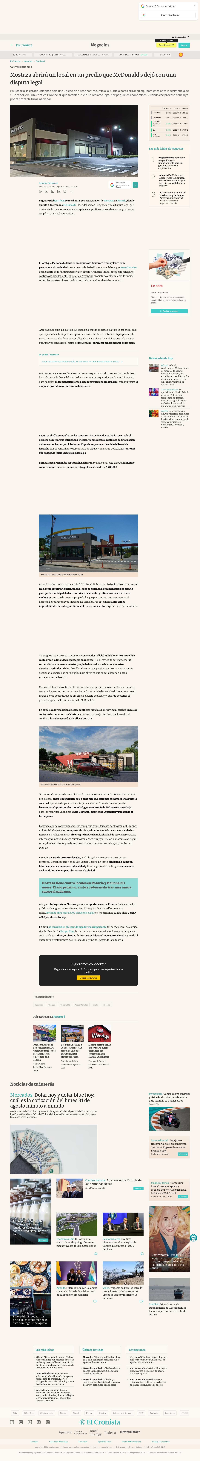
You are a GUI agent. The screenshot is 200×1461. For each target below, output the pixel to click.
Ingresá (184, 45)
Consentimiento (136, 1447)
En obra (157, 286)
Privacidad (120, 1447)
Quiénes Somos (104, 1442)
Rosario (121, 200)
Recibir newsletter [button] (171, 311)
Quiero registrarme (88, 978)
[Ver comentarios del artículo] (71, 191)
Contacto (34, 1442)
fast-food (59, 200)
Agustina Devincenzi (48, 183)
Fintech (76, 1413)
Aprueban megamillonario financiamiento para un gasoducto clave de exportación (171, 162)
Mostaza (109, 200)
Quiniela (102, 1413)
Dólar (15, 1413)
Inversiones (170, 1413)
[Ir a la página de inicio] (24, 45)
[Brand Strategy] (96, 1432)
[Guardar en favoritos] (135, 185)
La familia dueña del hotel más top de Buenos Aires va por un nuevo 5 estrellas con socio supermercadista (173, 197)
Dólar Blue (28, 1413)
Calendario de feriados (122, 1413)
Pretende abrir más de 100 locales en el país (70, 912)
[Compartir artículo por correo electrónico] (65, 191)
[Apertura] (65, 1433)
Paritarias (154, 1413)
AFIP (141, 1413)
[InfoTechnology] (130, 1433)
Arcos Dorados (128, 267)
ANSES (184, 1413)
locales (96, 1005)
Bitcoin (63, 1413)
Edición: (179, 37)
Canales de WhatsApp (58, 1442)
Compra (185, 108)
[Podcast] (110, 1432)
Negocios (28, 61)
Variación (165, 108)
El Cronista (15, 61)
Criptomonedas (46, 1413)
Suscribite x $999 (166, 45)
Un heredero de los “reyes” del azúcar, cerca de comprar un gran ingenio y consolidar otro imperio (172, 180)
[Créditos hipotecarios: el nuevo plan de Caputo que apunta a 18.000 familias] (123, 1224)
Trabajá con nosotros (161, 1442)
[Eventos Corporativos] (80, 1433)
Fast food (40, 61)
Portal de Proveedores (131, 1442)
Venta (177, 108)
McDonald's (69, 205)
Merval (89, 1413)
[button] (193, 1238)
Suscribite (83, 1442)
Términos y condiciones (102, 1447)
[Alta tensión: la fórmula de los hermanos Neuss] (69, 1193)
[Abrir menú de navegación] (11, 45)
